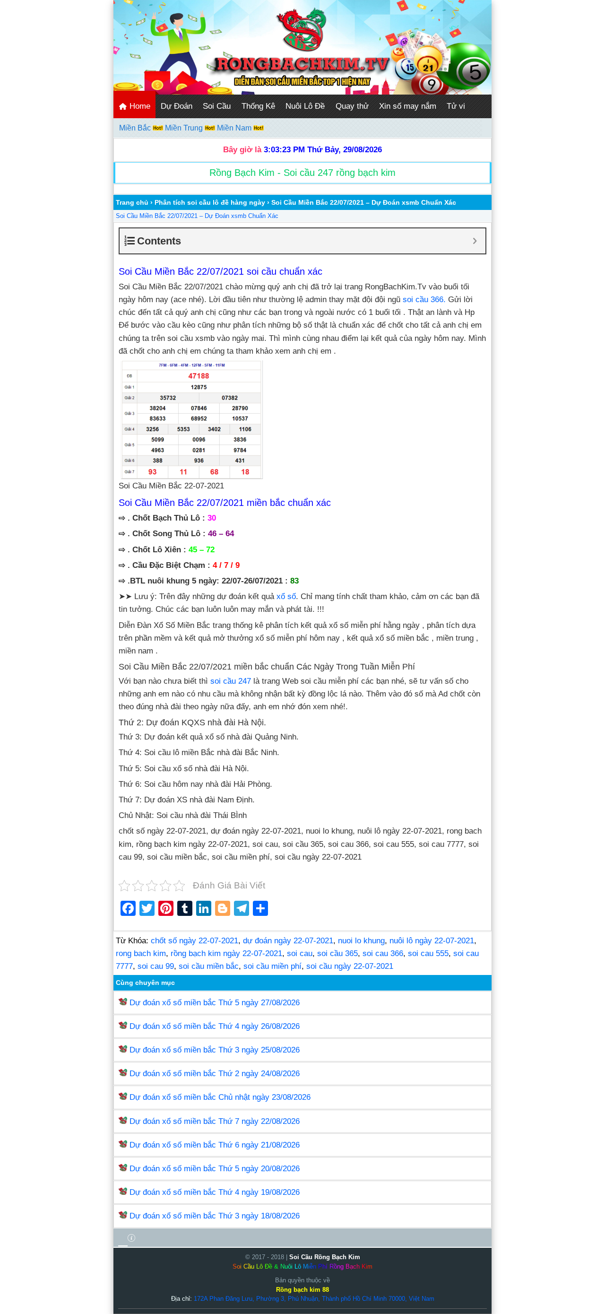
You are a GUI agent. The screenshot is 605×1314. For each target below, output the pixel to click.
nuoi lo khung (361, 940)
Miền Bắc (136, 128)
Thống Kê (258, 106)
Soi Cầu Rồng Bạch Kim (324, 1257)
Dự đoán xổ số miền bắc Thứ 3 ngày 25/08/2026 (215, 1049)
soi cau (299, 953)
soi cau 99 (156, 966)
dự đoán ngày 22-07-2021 (288, 940)
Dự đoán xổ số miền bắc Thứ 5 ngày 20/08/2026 (215, 1168)
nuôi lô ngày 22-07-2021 (431, 940)
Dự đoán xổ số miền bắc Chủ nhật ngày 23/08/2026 (220, 1097)
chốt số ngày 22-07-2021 (194, 940)
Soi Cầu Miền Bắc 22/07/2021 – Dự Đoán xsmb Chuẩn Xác (197, 215)
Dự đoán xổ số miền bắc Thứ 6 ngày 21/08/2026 (215, 1144)
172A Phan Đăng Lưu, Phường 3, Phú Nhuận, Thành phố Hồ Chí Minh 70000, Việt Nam (314, 1298)
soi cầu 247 (230, 681)
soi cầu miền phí (272, 966)
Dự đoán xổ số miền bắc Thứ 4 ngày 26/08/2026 (215, 1026)
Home (138, 106)
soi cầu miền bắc (209, 966)
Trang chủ (132, 202)
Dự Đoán (176, 106)
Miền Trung (185, 128)
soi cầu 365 (337, 953)
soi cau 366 (383, 953)
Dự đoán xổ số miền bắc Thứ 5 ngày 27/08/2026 (215, 1002)
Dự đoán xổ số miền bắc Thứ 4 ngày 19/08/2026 (215, 1192)
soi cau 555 (428, 953)
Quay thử (352, 106)
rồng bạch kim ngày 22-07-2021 (226, 953)
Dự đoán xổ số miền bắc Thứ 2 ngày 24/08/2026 (215, 1073)
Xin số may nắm (407, 106)
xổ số (286, 596)
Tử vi (456, 106)
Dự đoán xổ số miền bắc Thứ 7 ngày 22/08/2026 (215, 1121)
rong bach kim (141, 953)
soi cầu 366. (424, 299)
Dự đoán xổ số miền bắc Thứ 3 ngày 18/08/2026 (215, 1215)
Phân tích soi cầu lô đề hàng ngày (210, 202)
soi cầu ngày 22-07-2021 (349, 966)
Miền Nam (235, 128)
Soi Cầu (217, 106)
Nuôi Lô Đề (305, 106)
